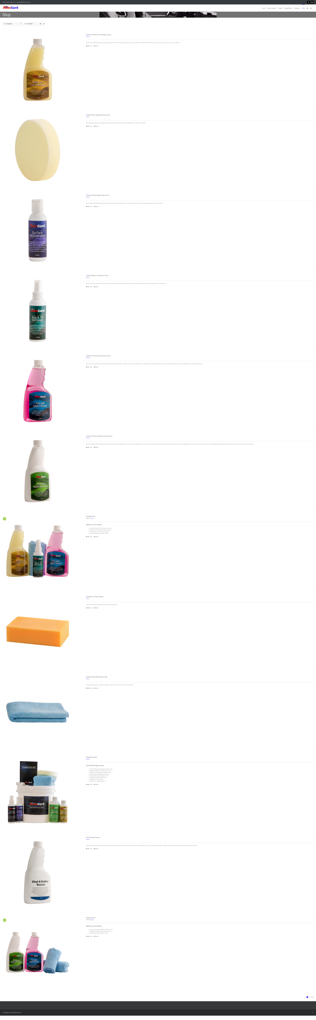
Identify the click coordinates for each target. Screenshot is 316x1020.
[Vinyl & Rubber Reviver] (38, 873)
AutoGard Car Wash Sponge (94, 596)
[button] (310, 8)
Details (96, 46)
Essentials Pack (90, 516)
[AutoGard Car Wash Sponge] (38, 632)
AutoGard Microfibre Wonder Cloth (96, 677)
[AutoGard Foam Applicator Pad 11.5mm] (38, 150)
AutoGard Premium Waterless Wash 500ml (99, 436)
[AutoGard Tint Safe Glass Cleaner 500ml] (38, 391)
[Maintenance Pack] (38, 792)
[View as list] (43, 23)
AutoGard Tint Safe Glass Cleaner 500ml (98, 356)
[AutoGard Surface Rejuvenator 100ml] (38, 230)
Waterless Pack (90, 918)
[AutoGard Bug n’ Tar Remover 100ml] (38, 311)
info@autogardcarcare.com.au (23, 2)
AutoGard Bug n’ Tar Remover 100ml (97, 275)
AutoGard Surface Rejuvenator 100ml (97, 195)
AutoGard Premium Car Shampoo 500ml (98, 34)
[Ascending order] (21, 24)
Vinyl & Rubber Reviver (93, 837)
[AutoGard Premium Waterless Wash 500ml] (38, 471)
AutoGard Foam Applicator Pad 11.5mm (98, 115)
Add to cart (89, 46)
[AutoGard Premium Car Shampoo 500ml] (38, 70)
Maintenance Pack (91, 757)
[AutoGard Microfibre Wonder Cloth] (38, 712)
